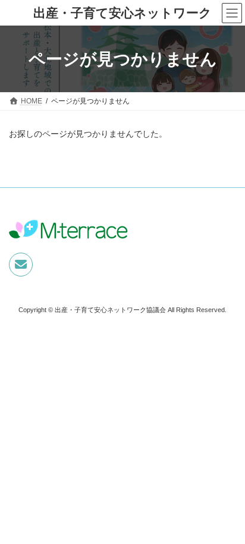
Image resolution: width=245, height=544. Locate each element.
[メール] (21, 264)
